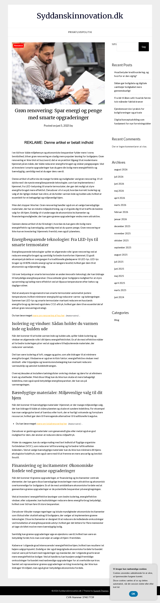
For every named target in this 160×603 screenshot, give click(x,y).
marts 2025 (120, 290)
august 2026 (121, 169)
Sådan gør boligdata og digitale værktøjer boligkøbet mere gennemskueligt (130, 87)
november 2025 (122, 233)
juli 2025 (118, 261)
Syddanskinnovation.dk (80, 15)
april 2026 (119, 197)
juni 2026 (119, 183)
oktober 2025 (121, 240)
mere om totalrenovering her (52, 423)
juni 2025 (119, 268)
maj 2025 (119, 275)
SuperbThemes (101, 590)
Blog (116, 320)
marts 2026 (120, 205)
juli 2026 (118, 176)
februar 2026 (121, 212)
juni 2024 (119, 297)
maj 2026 (119, 190)
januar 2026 (120, 219)
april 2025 (119, 282)
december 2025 (122, 226)
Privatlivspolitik (80, 32)
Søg (114, 44)
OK (133, 594)
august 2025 (121, 254)
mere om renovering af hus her (49, 315)
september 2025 (122, 247)
